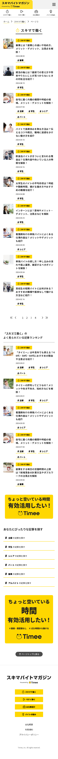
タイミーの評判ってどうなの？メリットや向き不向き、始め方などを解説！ (34, 388)
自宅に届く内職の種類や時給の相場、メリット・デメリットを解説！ (34, 101)
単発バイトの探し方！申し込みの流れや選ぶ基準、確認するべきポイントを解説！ (34, 265)
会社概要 (29, 724)
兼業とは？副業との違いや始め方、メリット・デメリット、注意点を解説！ (34, 48)
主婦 (22, 111)
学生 (22, 87)
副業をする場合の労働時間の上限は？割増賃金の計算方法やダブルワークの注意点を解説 (34, 472)
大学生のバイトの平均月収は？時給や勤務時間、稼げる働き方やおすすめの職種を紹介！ (34, 187)
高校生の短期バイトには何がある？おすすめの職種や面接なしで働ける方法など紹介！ (34, 292)
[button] (54, 4)
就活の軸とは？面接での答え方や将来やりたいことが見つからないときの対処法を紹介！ (34, 76)
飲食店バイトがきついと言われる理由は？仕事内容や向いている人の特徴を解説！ (34, 159)
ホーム (6, 21)
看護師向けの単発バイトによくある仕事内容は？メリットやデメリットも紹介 (34, 237)
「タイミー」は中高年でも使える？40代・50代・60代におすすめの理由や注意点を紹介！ (35, 356)
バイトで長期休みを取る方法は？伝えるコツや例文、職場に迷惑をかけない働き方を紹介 (34, 132)
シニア (45, 111)
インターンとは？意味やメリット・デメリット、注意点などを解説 (34, 212)
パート (22, 117)
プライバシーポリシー (29, 734)
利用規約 (29, 729)
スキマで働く (20, 21)
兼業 (22, 60)
